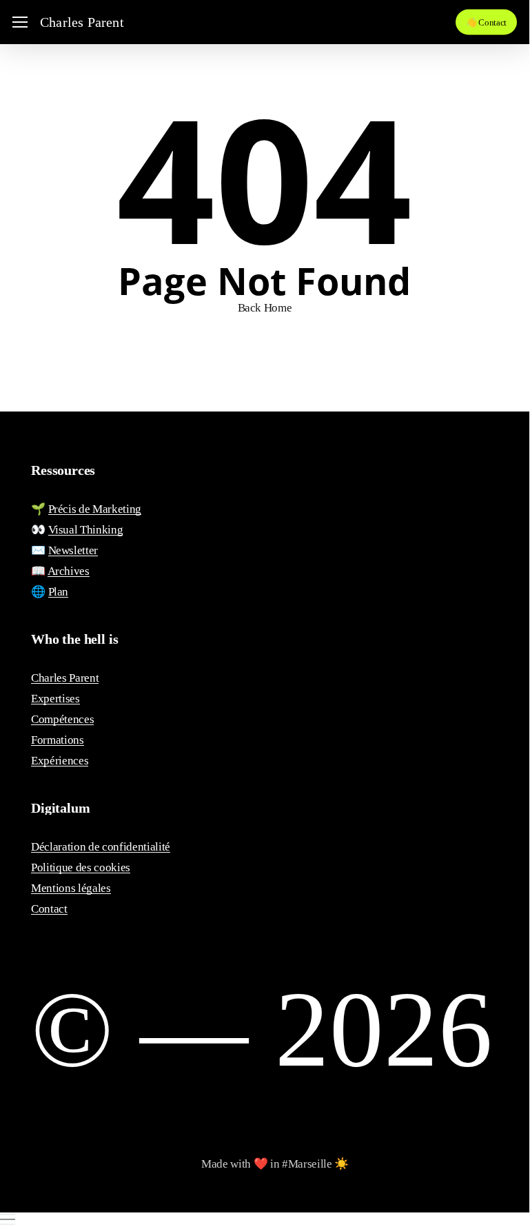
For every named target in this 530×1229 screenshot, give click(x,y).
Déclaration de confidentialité (100, 846)
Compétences (62, 719)
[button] (20, 22)
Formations (57, 739)
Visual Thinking (85, 529)
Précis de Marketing (95, 509)
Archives (69, 571)
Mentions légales (71, 888)
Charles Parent (82, 22)
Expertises (55, 698)
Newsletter (73, 550)
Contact (49, 908)
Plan (58, 591)
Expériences (59, 760)
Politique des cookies (80, 867)
